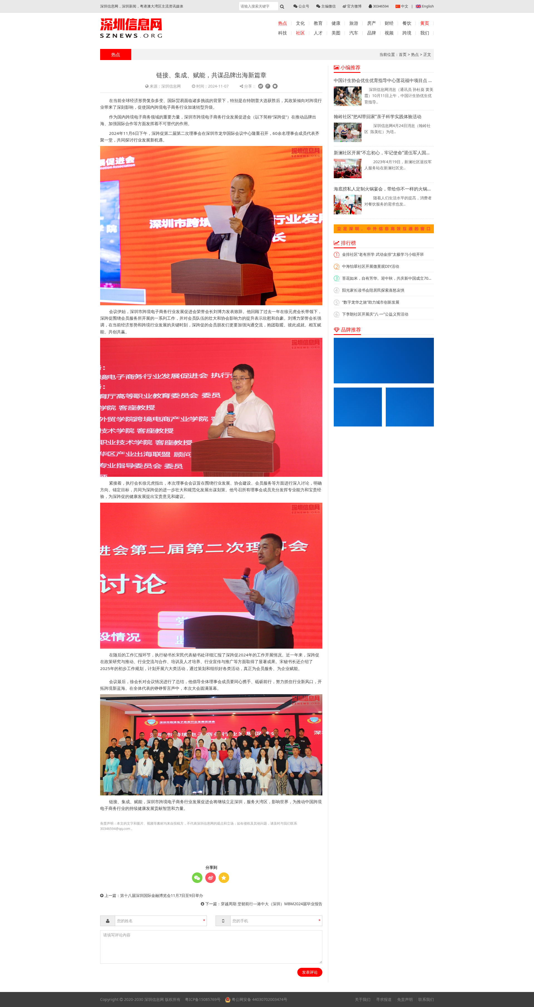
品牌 (371, 33)
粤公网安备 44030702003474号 (259, 999)
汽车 (353, 33)
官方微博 (354, 6)
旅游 (353, 23)
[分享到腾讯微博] (267, 86)
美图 (336, 33)
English (428, 6)
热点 (282, 23)
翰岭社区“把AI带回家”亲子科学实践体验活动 (377, 116)
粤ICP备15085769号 (203, 999)
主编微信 (328, 6)
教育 (318, 23)
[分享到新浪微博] (260, 86)
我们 (424, 33)
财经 (389, 23)
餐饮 (406, 23)
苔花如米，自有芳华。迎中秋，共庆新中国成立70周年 (389, 278)
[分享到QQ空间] (275, 86)
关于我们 (362, 999)
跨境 (406, 33)
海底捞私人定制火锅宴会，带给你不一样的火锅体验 (384, 189)
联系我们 (426, 999)
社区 (300, 33)
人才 (318, 33)
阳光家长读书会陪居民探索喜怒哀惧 (373, 290)
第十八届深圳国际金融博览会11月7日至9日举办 (161, 895)
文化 (300, 23)
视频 (389, 33)
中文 (404, 6)
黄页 (424, 23)
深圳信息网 (154, 999)
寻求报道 (384, 999)
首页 (403, 54)
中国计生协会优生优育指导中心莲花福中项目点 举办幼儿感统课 (384, 80)
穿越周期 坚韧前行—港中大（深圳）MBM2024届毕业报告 (271, 903)
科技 (282, 33)
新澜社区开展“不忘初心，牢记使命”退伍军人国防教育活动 (384, 153)
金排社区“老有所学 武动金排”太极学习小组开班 (383, 254)
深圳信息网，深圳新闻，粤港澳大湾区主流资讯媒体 (141, 6)
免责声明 (405, 999)
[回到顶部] (526, 999)
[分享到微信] (197, 877)
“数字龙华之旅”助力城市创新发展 (370, 302)
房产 (371, 23)
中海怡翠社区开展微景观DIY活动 (370, 266)
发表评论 (310, 972)
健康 (336, 23)
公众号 (303, 6)
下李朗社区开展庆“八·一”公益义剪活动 (375, 314)
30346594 (380, 6)
